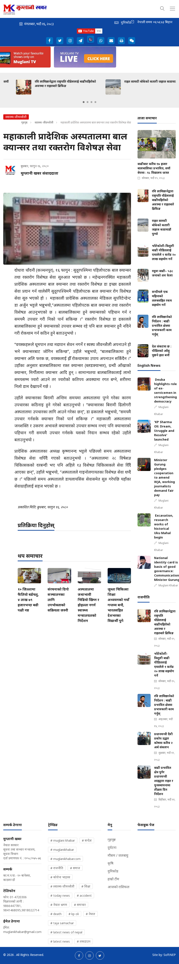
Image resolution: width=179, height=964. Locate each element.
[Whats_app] (100, 40)
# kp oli (74, 914)
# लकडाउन (83, 941)
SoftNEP (170, 955)
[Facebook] (49, 40)
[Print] (121, 40)
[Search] (162, 7)
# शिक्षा (85, 886)
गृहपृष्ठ (24, 122)
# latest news (60, 941)
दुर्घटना (112, 847)
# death (56, 914)
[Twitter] (59, 40)
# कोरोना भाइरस (60, 877)
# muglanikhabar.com (65, 859)
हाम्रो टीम (113, 879)
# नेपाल (90, 914)
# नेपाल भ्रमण (58, 905)
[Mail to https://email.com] (111, 40)
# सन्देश (87, 840)
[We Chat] (131, 40)
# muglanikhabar (62, 850)
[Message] (80, 40)
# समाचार (80, 905)
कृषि (110, 863)
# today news (60, 895)
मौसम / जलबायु (118, 855)
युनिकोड (113, 871)
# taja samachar (62, 923)
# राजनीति (56, 868)
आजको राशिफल (118, 886)
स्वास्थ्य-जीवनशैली (44, 122)
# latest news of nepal (66, 932)
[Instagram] (70, 40)
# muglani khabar (62, 840)
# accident (84, 895)
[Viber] (90, 39)
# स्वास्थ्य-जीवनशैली (62, 886)
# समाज (75, 868)
